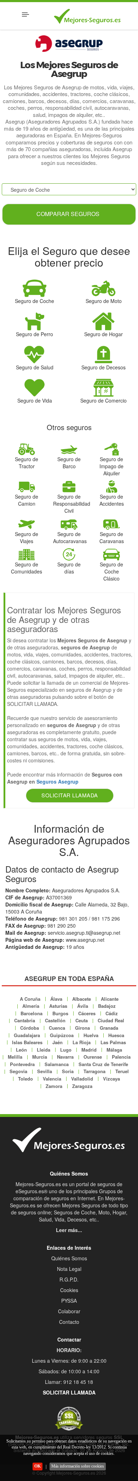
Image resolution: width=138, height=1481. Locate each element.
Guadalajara (27, 1035)
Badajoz (107, 1006)
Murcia (39, 1056)
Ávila (82, 1006)
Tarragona (94, 1071)
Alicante (110, 998)
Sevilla (44, 1071)
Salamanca (57, 1064)
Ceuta (81, 1020)
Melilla (15, 1056)
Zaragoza (82, 1086)
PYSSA (69, 1300)
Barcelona (31, 1013)
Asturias (58, 1006)
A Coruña (30, 998)
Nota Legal (69, 1268)
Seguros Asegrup (57, 781)
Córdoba (29, 1027)
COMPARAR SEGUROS (67, 214)
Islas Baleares (27, 1042)
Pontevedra (22, 1064)
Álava (56, 998)
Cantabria (24, 1020)
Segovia (18, 1071)
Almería (30, 1006)
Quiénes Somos (69, 1258)
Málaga (114, 1049)
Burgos (60, 1013)
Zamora (54, 1086)
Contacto (69, 1321)
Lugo (65, 1049)
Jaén (57, 1042)
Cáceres (87, 1013)
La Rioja (82, 1042)
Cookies (69, 1289)
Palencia (121, 1056)
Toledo (25, 1078)
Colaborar (69, 1311)
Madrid (89, 1049)
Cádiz (111, 1013)
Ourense (93, 1056)
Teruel (122, 1071)
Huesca (116, 1035)
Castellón (55, 1020)
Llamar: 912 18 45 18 (69, 1381)
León (21, 1049)
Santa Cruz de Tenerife (103, 1064)
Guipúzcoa (62, 1035)
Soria (68, 1071)
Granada (109, 1027)
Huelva (91, 1035)
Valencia (52, 1078)
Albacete (81, 998)
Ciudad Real (111, 1020)
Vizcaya (111, 1078)
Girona (82, 1027)
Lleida (43, 1049)
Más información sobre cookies (77, 1466)
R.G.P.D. (69, 1279)
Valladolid (82, 1078)
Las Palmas (113, 1042)
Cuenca (57, 1027)
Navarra (65, 1056)
